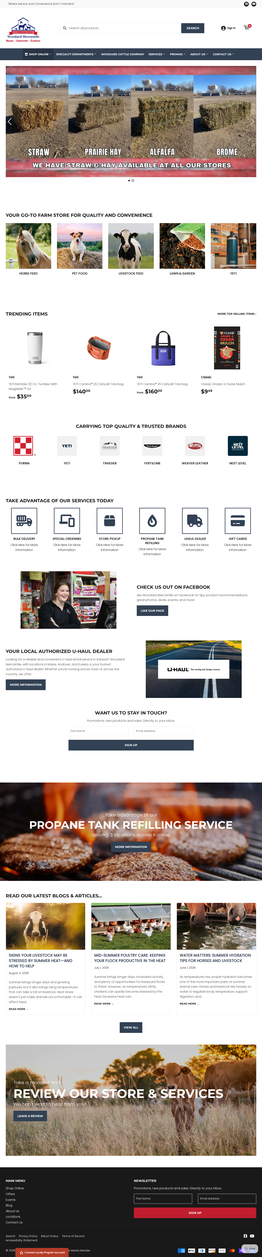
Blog (9, 1205)
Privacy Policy (28, 1236)
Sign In (231, 28)
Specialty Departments (75, 54)
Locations (13, 1216)
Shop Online (38, 54)
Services (156, 54)
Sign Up (131, 745)
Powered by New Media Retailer (69, 1250)
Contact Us (222, 54)
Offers (10, 1194)
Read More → (19, 1008)
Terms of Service (73, 1236)
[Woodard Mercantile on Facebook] (245, 1236)
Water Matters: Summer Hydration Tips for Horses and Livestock (215, 958)
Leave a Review (30, 1116)
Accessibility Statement (22, 1240)
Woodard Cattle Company (122, 54)
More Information (26, 684)
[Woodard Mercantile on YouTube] (252, 1236)
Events (11, 1200)
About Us (198, 54)
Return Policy (49, 1236)
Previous (12, 121)
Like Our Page (152, 610)
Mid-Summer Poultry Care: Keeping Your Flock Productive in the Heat (130, 958)
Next (250, 121)
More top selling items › (237, 313)
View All (131, 1027)
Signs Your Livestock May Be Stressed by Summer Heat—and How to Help (40, 961)
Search (195, 28)
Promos (176, 54)
